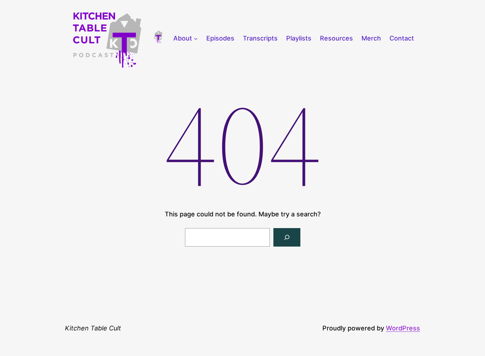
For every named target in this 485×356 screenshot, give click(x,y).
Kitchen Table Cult (93, 328)
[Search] (286, 237)
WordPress (403, 328)
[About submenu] (196, 39)
